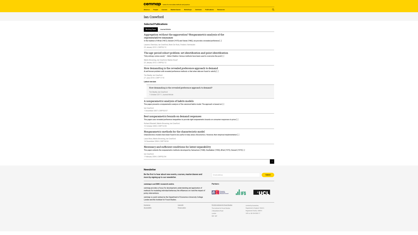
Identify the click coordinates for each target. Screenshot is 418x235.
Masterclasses (176, 9)
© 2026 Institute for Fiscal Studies (222, 205)
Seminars (198, 9)
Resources (221, 9)
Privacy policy (182, 208)
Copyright (180, 205)
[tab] (151, 29)
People (155, 9)
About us (147, 9)
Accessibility (148, 208)
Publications (209, 9)
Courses (164, 9)
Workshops (188, 9)
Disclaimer (147, 205)
